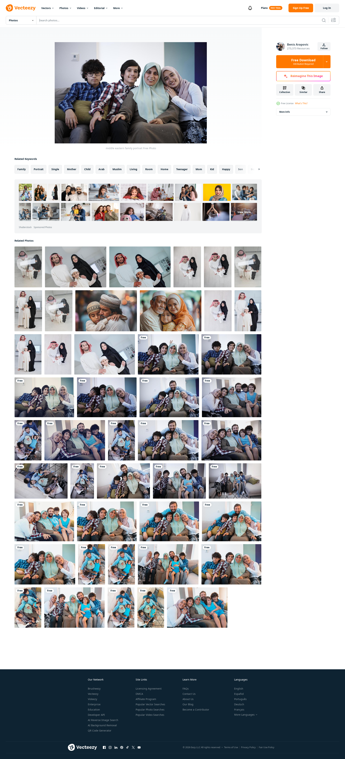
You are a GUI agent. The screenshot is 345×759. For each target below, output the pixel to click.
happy (226, 169)
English (238, 688)
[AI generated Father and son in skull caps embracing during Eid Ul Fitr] (106, 310)
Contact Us (189, 694)
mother (71, 169)
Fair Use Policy (266, 747)
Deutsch (239, 704)
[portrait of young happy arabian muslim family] (248, 310)
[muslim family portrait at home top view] (27, 440)
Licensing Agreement (149, 688)
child (87, 169)
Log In (327, 8)
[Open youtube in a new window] (139, 747)
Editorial (99, 8)
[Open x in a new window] (133, 747)
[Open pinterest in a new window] (121, 747)
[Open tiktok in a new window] (127, 747)
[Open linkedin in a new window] (115, 747)
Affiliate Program (146, 699)
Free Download (303, 61)
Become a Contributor (196, 709)
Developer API (96, 715)
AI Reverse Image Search (103, 720)
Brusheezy (94, 688)
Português (240, 699)
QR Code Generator (99, 730)
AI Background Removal (102, 725)
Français (239, 709)
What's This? (301, 103)
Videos (81, 8)
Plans (264, 8)
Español (239, 694)
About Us (188, 699)
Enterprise (94, 704)
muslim (117, 169)
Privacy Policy (248, 747)
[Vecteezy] (20, 8)
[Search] (324, 20)
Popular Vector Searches (150, 704)
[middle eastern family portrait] (168, 354)
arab (101, 169)
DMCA (139, 694)
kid (212, 169)
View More (244, 212)
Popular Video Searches (150, 715)
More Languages (244, 714)
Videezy (92, 699)
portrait (38, 169)
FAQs (186, 688)
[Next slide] (256, 169)
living (133, 169)
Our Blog (188, 704)
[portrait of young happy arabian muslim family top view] (218, 310)
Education (94, 709)
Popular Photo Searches (150, 709)
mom (199, 169)
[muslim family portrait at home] (169, 397)
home (164, 169)
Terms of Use (231, 747)
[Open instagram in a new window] (110, 747)
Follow (324, 48)
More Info (284, 111)
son (240, 169)
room (149, 169)
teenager (182, 169)
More (116, 8)
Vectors (46, 8)
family (21, 169)
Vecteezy (93, 694)
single (55, 169)
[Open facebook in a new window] (104, 747)
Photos (63, 8)
